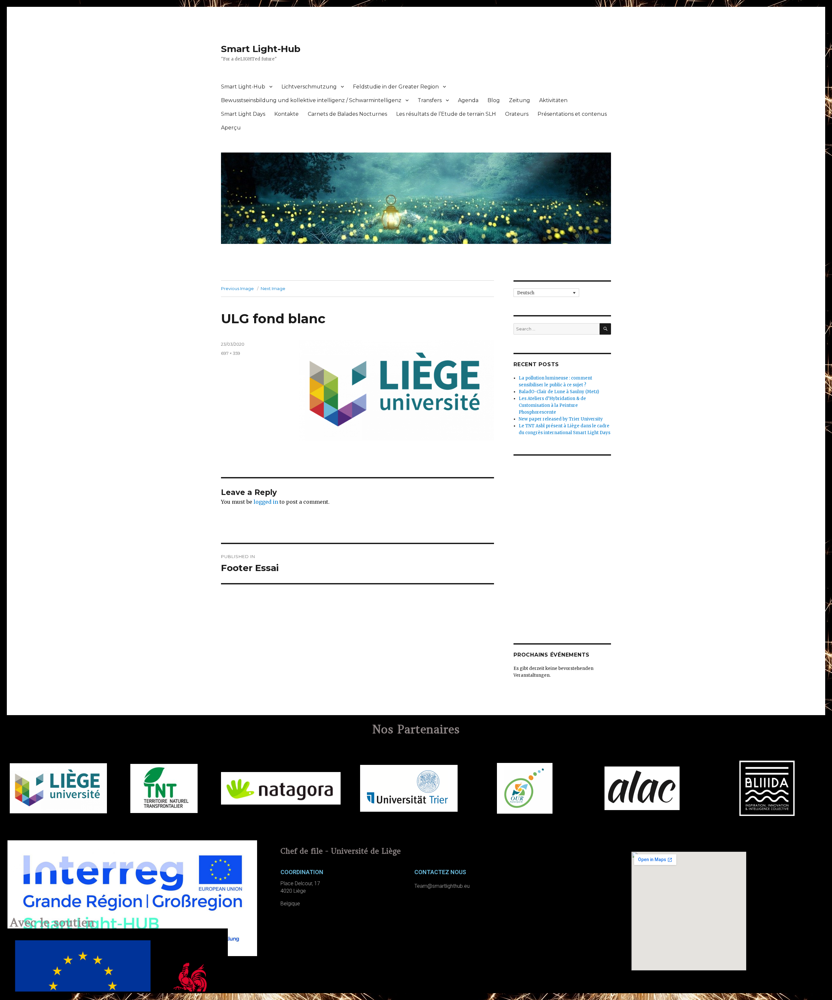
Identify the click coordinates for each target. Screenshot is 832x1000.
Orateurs (516, 114)
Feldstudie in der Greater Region (396, 87)
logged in (266, 502)
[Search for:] (557, 329)
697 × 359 (230, 353)
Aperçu (231, 128)
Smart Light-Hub (260, 48)
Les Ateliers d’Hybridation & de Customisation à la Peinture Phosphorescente (552, 405)
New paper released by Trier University (561, 419)
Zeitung (519, 100)
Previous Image (237, 288)
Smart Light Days (243, 114)
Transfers (430, 100)
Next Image (273, 288)
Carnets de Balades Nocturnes (347, 114)
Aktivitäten (553, 100)
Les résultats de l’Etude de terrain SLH (446, 114)
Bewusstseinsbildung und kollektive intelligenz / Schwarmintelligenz (311, 100)
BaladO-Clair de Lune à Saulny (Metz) (559, 391)
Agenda (468, 100)
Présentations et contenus (572, 114)
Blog (494, 100)
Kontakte (286, 114)
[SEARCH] (605, 329)
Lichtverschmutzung (309, 87)
